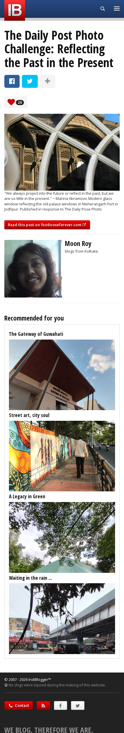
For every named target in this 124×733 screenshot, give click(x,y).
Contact (21, 705)
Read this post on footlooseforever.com (45, 224)
